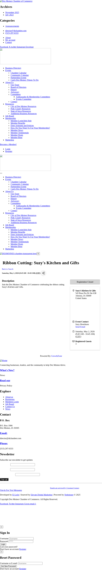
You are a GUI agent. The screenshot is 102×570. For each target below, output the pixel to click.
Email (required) (7, 474)
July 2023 (9, 15)
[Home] (3, 360)
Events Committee (23, 208)
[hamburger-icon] (1, 173)
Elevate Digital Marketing (41, 495)
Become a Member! (8, 144)
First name (5, 464)
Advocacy (15, 201)
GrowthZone (56, 356)
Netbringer (68, 495)
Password (4, 541)
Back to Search (7, 269)
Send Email (80, 327)
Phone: (4, 443)
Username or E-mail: (8, 563)
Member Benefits (18, 232)
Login (7, 149)
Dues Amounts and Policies (22, 234)
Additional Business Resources (24, 222)
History (14, 198)
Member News (17, 239)
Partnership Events (18, 186)
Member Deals (17, 244)
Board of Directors (18, 196)
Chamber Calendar (18, 182)
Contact (14, 210)
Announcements (12, 26)
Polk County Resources (20, 218)
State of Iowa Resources (21, 220)
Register (22, 549)
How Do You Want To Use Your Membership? (30, 237)
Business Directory (13, 177)
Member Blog (16, 246)
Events (8, 179)
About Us (9, 191)
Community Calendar (20, 184)
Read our (5, 380)
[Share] (43, 273)
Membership (10, 227)
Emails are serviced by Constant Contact (64, 488)
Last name (5, 469)
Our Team (15, 194)
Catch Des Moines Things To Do (25, 189)
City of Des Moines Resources (23, 215)
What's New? (7, 370)
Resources (9, 213)
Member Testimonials (20, 242)
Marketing (9, 249)
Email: (3, 433)
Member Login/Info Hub (21, 230)
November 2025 (12, 12)
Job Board (9, 225)
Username (4, 538)
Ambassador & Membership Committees (33, 206)
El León (15, 495)
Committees (16, 203)
